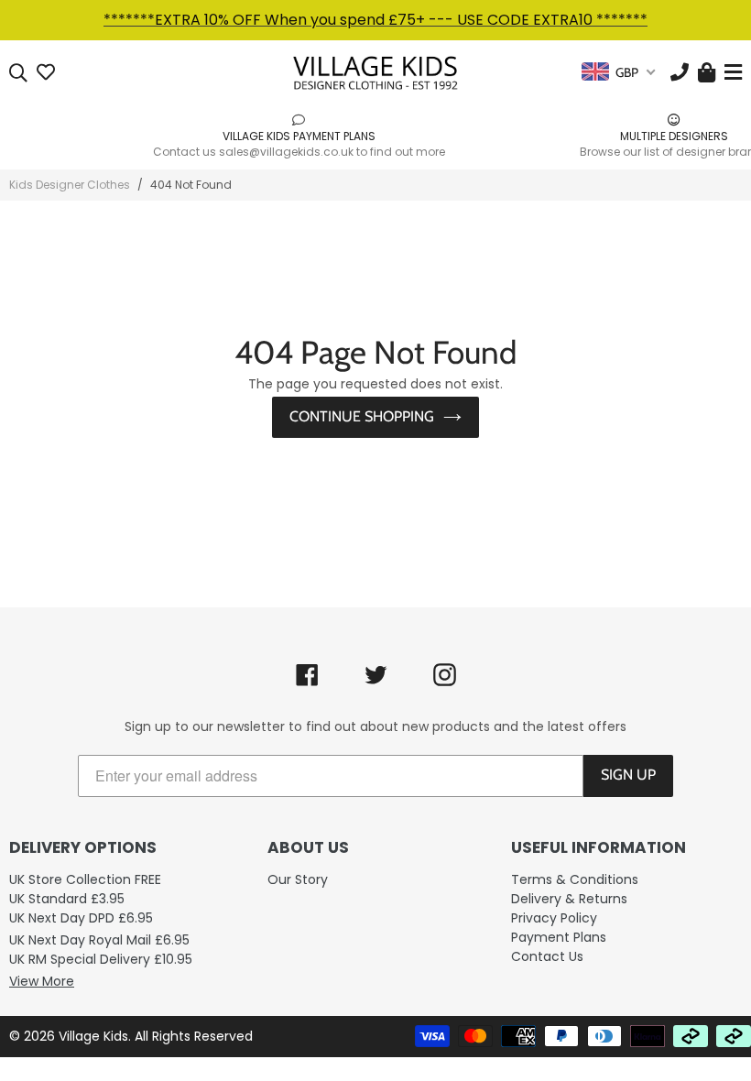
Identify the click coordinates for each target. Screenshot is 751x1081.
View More (41, 981)
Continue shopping (361, 416)
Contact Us (547, 956)
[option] (188, 135)
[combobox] (618, 72)
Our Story (297, 879)
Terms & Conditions (574, 879)
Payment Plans (558, 937)
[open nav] (731, 73)
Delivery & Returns (569, 899)
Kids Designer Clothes (69, 184)
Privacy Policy (554, 918)
